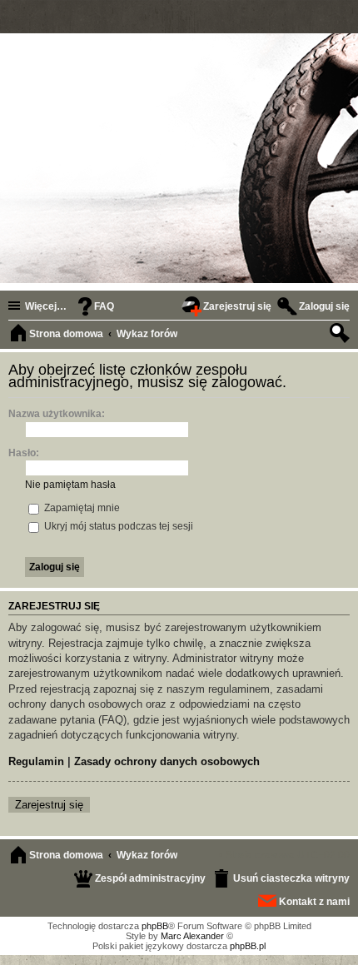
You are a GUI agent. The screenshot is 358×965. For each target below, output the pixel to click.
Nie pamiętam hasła (70, 484)
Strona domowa (66, 855)
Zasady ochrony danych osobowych (167, 761)
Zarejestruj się (49, 804)
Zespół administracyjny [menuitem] (150, 878)
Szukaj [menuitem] (341, 335)
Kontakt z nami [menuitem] (314, 902)
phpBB (155, 926)
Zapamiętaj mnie (81, 508)
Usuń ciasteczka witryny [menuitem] (291, 878)
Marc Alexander (192, 936)
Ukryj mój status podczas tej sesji (117, 526)
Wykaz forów (147, 855)
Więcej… (46, 306)
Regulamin (36, 761)
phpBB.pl (248, 946)
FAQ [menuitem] (104, 306)
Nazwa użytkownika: (56, 414)
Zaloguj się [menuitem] (324, 306)
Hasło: (23, 453)
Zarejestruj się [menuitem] (237, 306)
